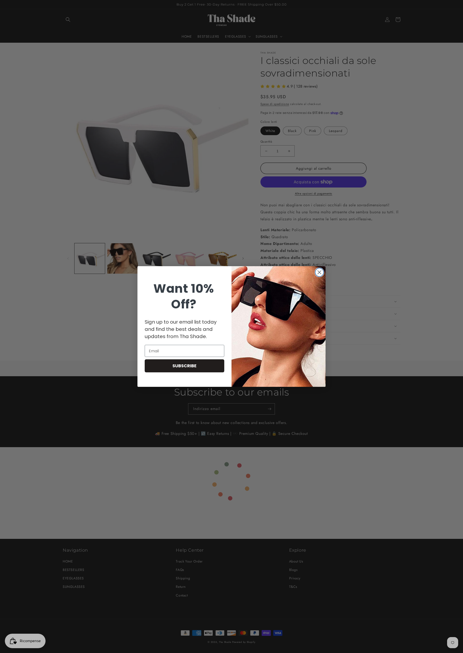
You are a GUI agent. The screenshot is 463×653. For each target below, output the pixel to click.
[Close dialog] (319, 272)
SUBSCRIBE (184, 366)
